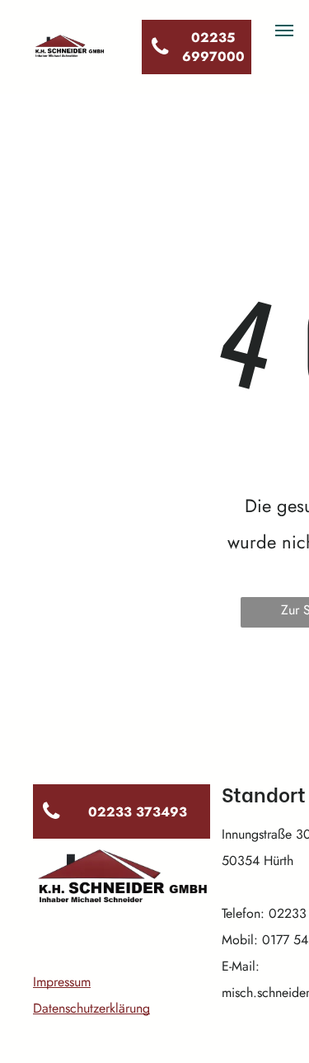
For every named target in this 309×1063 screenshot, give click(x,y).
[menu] (284, 30)
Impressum (62, 981)
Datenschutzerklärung (91, 1008)
